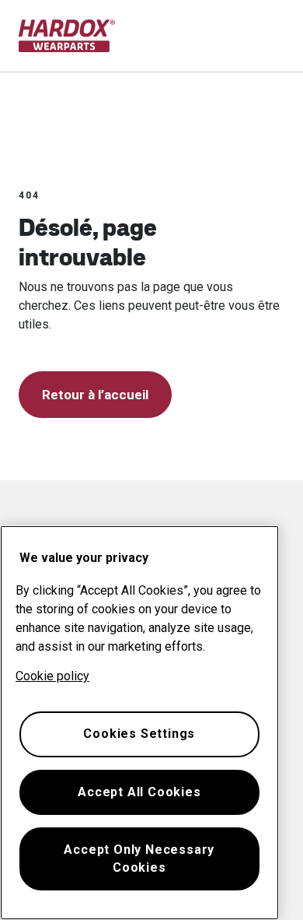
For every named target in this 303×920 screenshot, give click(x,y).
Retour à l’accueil (95, 394)
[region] (139, 722)
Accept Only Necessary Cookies (139, 858)
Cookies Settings (139, 733)
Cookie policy (52, 676)
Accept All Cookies (139, 792)
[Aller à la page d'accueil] (67, 35)
